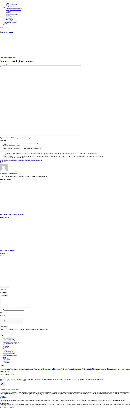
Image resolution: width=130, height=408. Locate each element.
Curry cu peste (4, 287)
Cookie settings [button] (17, 381)
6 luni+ (8, 369)
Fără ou (31, 160)
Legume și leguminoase (11, 20)
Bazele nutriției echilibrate (12, 4)
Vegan (127, 369)
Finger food (28, 369)
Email (2, 312)
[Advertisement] (65, 45)
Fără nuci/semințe (25, 160)
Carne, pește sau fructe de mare (13, 10)
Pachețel (104, 369)
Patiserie (8, 15)
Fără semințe (36, 160)
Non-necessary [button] (3, 401)
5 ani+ (3, 369)
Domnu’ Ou (9, 18)
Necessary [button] (2, 396)
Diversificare (9, 3)
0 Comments (3, 161)
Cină (5, 160)
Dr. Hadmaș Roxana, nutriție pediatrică (8, 173)
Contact (5, 23)
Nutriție (5, 1)
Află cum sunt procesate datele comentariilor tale (36, 329)
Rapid (115, 369)
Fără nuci (19, 160)
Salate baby (9, 16)
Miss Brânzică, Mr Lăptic (12, 14)
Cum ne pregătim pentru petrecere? (11, 343)
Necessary (4, 397)
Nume (2, 309)
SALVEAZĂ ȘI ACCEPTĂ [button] (7, 407)
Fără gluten (9, 160)
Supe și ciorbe (9, 19)
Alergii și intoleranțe (11, 6)
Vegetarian (4, 371)
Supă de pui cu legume (7, 250)
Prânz (40, 160)
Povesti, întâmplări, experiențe (10, 22)
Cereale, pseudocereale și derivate (14, 8)
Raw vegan (121, 369)
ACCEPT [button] (24, 381)
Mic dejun (96, 369)
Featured (5, 348)
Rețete (4, 7)
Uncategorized (6, 362)
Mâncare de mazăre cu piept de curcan (12, 214)
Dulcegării (8, 11)
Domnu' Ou (6, 346)
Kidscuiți (8, 12)
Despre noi (5, 24)
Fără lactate (14, 160)
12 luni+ (2, 160)
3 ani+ (1, 369)
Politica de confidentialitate (6, 381)
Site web (2, 315)
